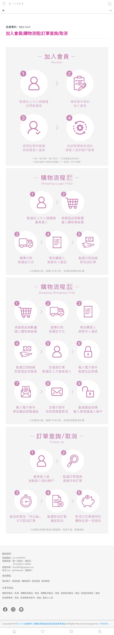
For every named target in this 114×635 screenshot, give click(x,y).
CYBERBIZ (104, 624)
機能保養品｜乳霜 (10, 593)
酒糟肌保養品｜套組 (50, 593)
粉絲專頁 (45, 581)
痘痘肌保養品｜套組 (90, 593)
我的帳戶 (6, 581)
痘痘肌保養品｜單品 (70, 593)
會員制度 (16, 581)
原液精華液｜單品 (10, 597)
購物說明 (26, 581)
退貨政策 (36, 581)
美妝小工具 (48, 597)
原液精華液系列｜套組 (30, 597)
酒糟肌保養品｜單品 (29, 593)
